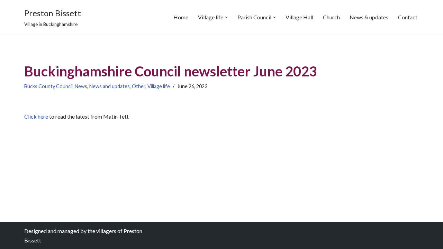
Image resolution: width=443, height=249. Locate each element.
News (81, 86)
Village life (158, 86)
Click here (36, 116)
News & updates (369, 17)
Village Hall (299, 17)
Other (138, 86)
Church (331, 17)
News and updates (109, 86)
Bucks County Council (48, 86)
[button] (226, 17)
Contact (407, 17)
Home (180, 17)
